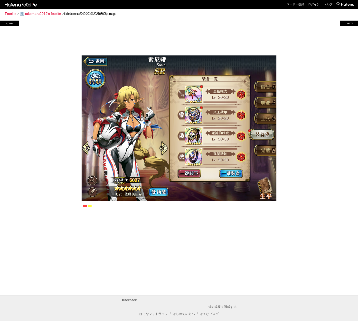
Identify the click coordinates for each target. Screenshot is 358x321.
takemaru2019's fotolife (43, 14)
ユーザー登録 (295, 4)
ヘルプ (328, 4)
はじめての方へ (184, 314)
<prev (10, 23)
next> (350, 23)
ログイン (314, 4)
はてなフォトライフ (153, 314)
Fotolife (10, 14)
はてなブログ (209, 314)
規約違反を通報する (222, 307)
